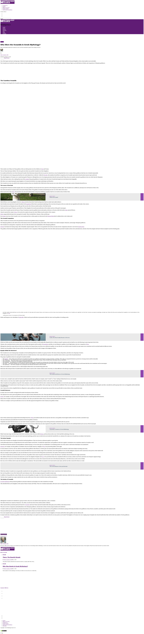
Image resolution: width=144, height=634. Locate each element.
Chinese (4, 33)
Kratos (1, 396)
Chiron (15, 212)
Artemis (2, 226)
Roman (4, 29)
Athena (23, 202)
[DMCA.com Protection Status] (3, 631)
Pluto (32, 417)
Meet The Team (6, 7)
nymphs (27, 179)
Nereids (45, 175)
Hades (4, 216)
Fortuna (42, 434)
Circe (43, 456)
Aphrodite (21, 317)
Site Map (4, 625)
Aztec (4, 32)
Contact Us (5, 5)
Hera (88, 344)
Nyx (44, 446)
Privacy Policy (6, 8)
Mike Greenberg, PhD (4, 54)
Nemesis (2, 446)
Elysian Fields (50, 216)
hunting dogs (81, 226)
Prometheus (45, 344)
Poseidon (27, 504)
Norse (4, 28)
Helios (1, 214)
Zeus (13, 191)
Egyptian (4, 30)
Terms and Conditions (7, 9)
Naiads (6, 358)
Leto (9, 313)
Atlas (66, 210)
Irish (4, 31)
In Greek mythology (4, 481)
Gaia (42, 169)
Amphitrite (28, 204)
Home (4, 6)
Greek (4, 27)
